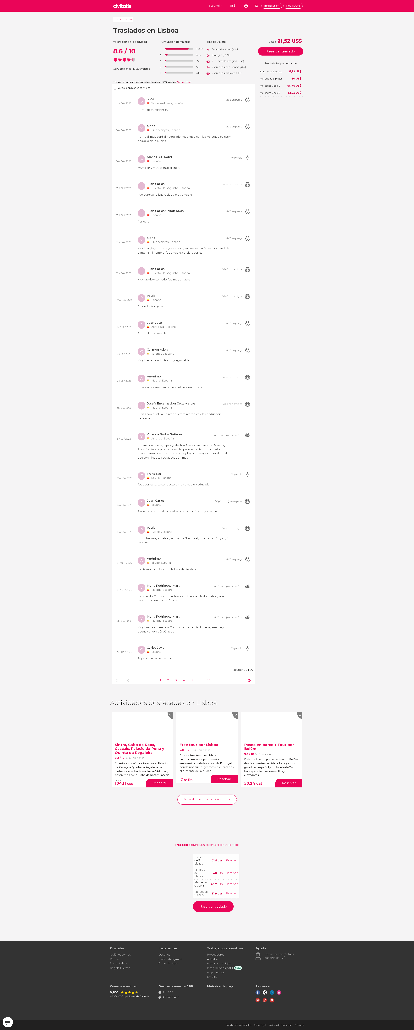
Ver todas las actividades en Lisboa (207, 799)
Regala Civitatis (120, 968)
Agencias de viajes (219, 963)
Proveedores (215, 954)
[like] (170, 715)
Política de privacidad (280, 1025)
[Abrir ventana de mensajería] (8, 1022)
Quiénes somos (120, 954)
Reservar (232, 860)
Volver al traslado (123, 19)
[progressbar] (179, 49)
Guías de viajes (168, 963)
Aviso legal (260, 1025)
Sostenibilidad (119, 963)
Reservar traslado (280, 51)
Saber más (184, 82)
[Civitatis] (122, 6)
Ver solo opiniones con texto (134, 87)
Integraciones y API (220, 968)
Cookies (299, 1025)
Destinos (164, 954)
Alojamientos (215, 972)
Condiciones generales (238, 1025)
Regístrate (293, 5)
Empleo (212, 976)
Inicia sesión (271, 5)
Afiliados (212, 959)
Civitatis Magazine (170, 959)
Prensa (115, 959)
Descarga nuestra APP (175, 986)
